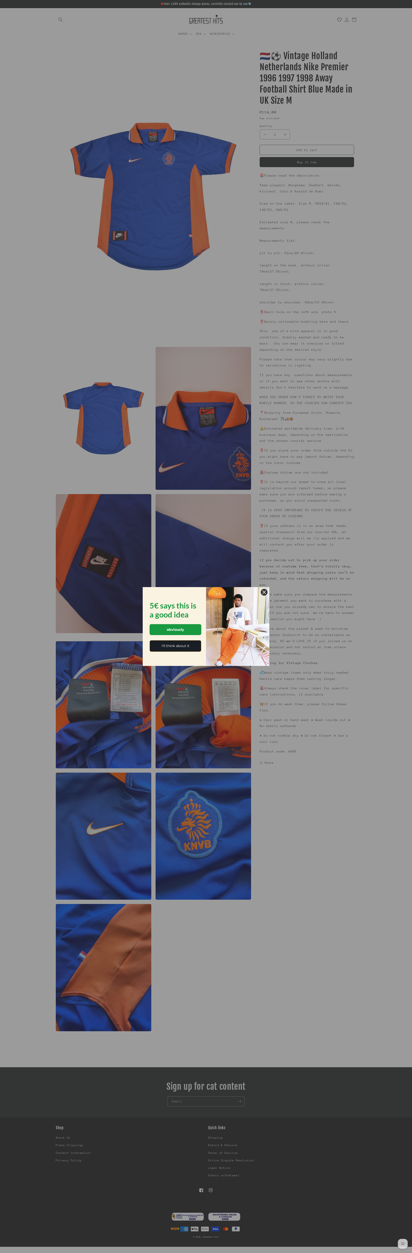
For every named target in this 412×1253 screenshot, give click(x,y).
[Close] (264, 592)
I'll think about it (175, 646)
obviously (175, 630)
